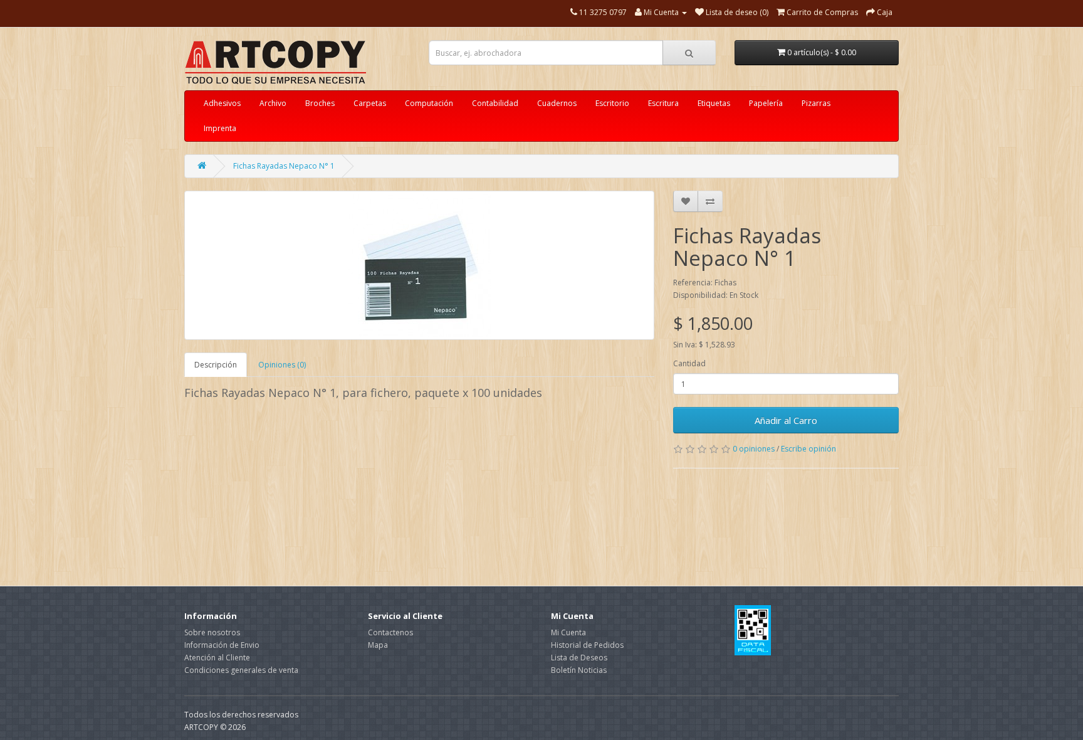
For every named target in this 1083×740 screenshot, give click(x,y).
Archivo (272, 103)
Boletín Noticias (579, 670)
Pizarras (816, 103)
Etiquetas (714, 103)
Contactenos (390, 632)
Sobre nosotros (212, 632)
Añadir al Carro (786, 420)
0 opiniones (754, 448)
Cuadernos (557, 103)
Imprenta (220, 128)
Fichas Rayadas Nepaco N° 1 (284, 166)
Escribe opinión (808, 448)
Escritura (663, 103)
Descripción (215, 364)
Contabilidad (495, 103)
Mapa (378, 645)
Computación (429, 103)
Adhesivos (222, 103)
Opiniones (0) (282, 364)
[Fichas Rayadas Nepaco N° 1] (419, 265)
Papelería (766, 103)
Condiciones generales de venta (241, 670)
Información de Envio (221, 645)
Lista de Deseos (579, 657)
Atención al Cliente (217, 657)
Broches (320, 103)
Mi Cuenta (568, 632)
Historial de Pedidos (587, 645)
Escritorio (612, 103)
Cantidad (689, 363)
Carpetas (369, 103)
